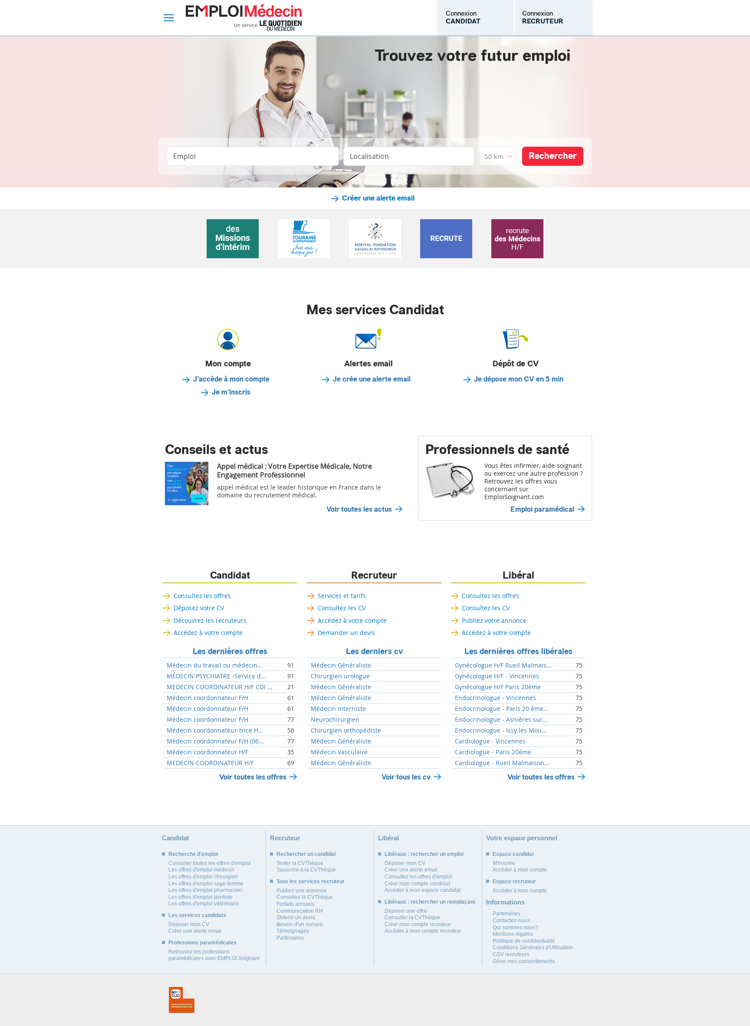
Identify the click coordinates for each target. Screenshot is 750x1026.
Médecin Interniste (338, 709)
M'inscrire (504, 863)
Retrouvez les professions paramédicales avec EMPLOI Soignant (214, 955)
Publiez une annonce (301, 891)
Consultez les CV (341, 608)
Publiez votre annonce (494, 620)
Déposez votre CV (199, 608)
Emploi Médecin (244, 17)
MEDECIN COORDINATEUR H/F (210, 763)
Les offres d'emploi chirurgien (203, 877)
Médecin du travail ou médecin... (215, 665)
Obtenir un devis (295, 917)
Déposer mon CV (188, 924)
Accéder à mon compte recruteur (423, 931)
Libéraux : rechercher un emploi (424, 854)
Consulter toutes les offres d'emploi (209, 863)
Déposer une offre (406, 911)
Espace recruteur (514, 881)
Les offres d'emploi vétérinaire (203, 904)
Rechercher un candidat (306, 854)
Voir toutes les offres (252, 777)
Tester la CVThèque (299, 863)
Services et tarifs (342, 596)
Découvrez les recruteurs (210, 620)
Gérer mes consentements (524, 961)
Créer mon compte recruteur (418, 924)
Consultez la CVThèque (304, 897)
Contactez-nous (511, 920)
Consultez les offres (202, 596)
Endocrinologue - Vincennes (495, 698)
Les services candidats (197, 915)
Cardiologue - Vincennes (490, 741)
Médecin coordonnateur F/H (207, 698)
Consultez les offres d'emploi (418, 877)
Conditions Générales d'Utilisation (533, 947)
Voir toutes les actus (359, 509)
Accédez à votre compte (208, 632)
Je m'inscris (231, 392)
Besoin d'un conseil (299, 924)
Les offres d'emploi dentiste (200, 897)
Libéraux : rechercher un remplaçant (430, 902)
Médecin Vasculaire (339, 752)
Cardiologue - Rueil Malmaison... (502, 763)
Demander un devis (346, 632)
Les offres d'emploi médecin (201, 870)
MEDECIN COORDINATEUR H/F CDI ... (220, 687)
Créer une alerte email (378, 198)
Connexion (463, 17)
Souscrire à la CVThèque (306, 870)
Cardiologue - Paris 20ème (493, 752)
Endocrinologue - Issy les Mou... (501, 730)
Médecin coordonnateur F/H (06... (215, 741)
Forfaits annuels (295, 904)
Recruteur (374, 575)
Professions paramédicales (202, 943)
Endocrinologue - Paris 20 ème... (502, 709)
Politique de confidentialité (524, 941)
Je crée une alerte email (372, 379)
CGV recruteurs (511, 954)
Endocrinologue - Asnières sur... (501, 719)
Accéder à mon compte (520, 870)
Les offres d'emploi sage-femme (205, 884)
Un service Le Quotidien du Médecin (268, 25)
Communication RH (299, 911)
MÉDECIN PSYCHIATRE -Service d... (216, 676)
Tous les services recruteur (310, 881)
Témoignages (292, 931)
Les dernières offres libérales (518, 651)
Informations (505, 902)
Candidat (230, 575)
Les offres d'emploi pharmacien (205, 890)
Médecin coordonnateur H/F (207, 752)
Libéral (518, 575)
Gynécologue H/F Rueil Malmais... (503, 665)
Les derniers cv (374, 651)
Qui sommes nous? (515, 927)
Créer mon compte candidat (417, 884)
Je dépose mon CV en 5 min (518, 379)
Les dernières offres (230, 651)
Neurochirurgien (335, 719)
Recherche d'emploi (193, 854)
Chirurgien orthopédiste (346, 730)
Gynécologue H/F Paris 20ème (498, 687)
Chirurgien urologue (340, 676)
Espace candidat (513, 854)
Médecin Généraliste (341, 665)
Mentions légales (513, 934)
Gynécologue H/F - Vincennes (497, 676)
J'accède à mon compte (231, 379)
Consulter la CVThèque (412, 917)
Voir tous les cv (406, 777)
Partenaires (290, 938)
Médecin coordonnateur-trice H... (215, 730)
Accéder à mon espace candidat (423, 890)
